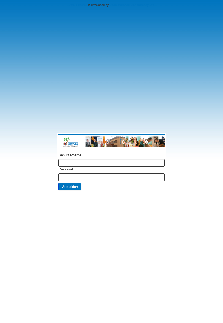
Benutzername (69, 155)
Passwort (65, 169)
